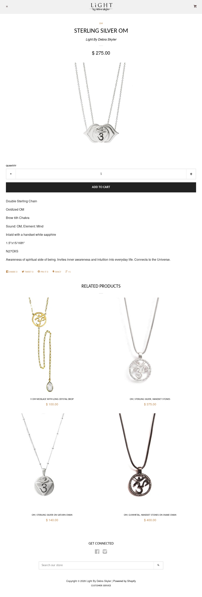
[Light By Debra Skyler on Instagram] (104, 552)
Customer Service (101, 586)
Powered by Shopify (124, 581)
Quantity (11, 166)
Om (101, 23)
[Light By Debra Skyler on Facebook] (97, 552)
